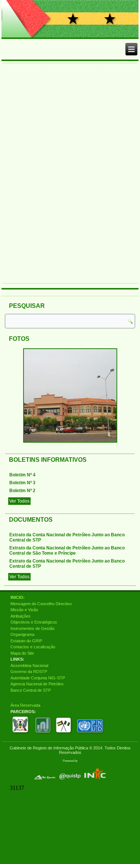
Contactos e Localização (32, 647)
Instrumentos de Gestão (32, 628)
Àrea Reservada (25, 705)
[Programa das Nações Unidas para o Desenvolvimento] (90, 734)
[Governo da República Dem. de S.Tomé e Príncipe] (21, 734)
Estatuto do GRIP (26, 641)
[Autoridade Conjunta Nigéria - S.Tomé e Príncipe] (64, 734)
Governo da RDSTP (28, 671)
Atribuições (20, 616)
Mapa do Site (22, 653)
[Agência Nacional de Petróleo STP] (43, 734)
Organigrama (22, 634)
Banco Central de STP (30, 690)
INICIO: (17, 597)
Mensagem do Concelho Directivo (41, 603)
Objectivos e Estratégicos (33, 622)
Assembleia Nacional (29, 665)
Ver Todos (19, 501)
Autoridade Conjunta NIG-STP (37, 678)
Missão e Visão (24, 609)
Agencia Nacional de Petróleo (36, 684)
